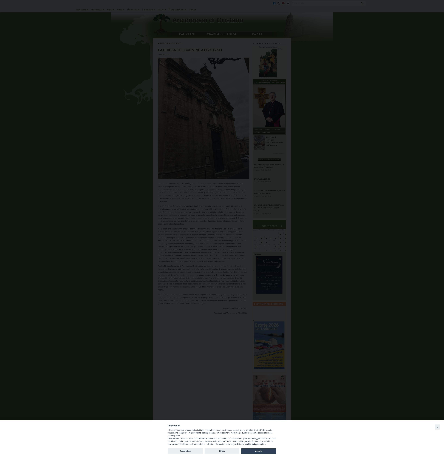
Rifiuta (222, 451)
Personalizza (185, 451)
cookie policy (251, 444)
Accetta (258, 451)
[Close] (437, 427)
